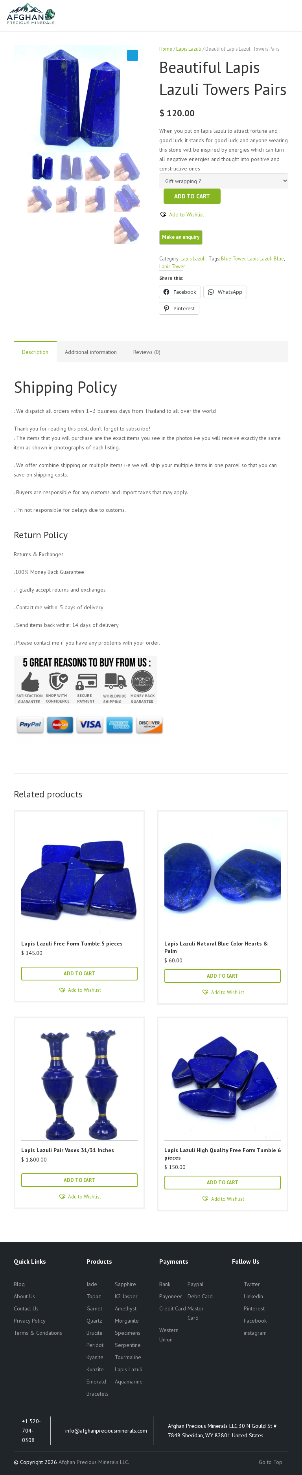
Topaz (94, 1296)
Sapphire (125, 1284)
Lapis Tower (172, 266)
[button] (132, 55)
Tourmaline (128, 1357)
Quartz (94, 1320)
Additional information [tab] (91, 351)
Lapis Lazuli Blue (265, 258)
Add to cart (192, 196)
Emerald (96, 1381)
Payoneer (170, 1296)
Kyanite (95, 1357)
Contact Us (26, 1308)
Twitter (252, 1284)
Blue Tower (233, 258)
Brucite (95, 1332)
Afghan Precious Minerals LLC (93, 1462)
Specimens (127, 1332)
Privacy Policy (30, 1320)
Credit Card (172, 1308)
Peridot (95, 1345)
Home (165, 49)
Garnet (94, 1308)
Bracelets (98, 1393)
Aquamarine (129, 1381)
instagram (255, 1332)
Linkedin (253, 1296)
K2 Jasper (126, 1296)
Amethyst (125, 1308)
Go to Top (271, 1462)
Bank (164, 1284)
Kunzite (95, 1369)
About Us (24, 1296)
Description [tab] (35, 351)
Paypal (196, 1284)
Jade (92, 1284)
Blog (19, 1284)
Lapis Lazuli (188, 49)
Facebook (255, 1320)
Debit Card (200, 1296)
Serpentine (128, 1345)
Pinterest (254, 1308)
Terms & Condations (38, 1332)
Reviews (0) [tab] (146, 351)
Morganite (127, 1320)
